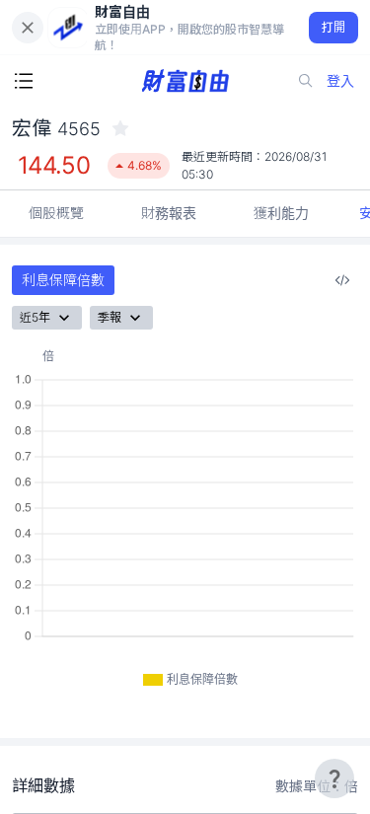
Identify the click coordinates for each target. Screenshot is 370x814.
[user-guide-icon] (334, 778)
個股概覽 (56, 212)
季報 (109, 317)
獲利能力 (281, 212)
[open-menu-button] (24, 81)
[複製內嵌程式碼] (342, 280)
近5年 (35, 317)
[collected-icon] (120, 128)
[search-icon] (306, 81)
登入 (340, 80)
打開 (334, 27)
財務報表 (168, 212)
